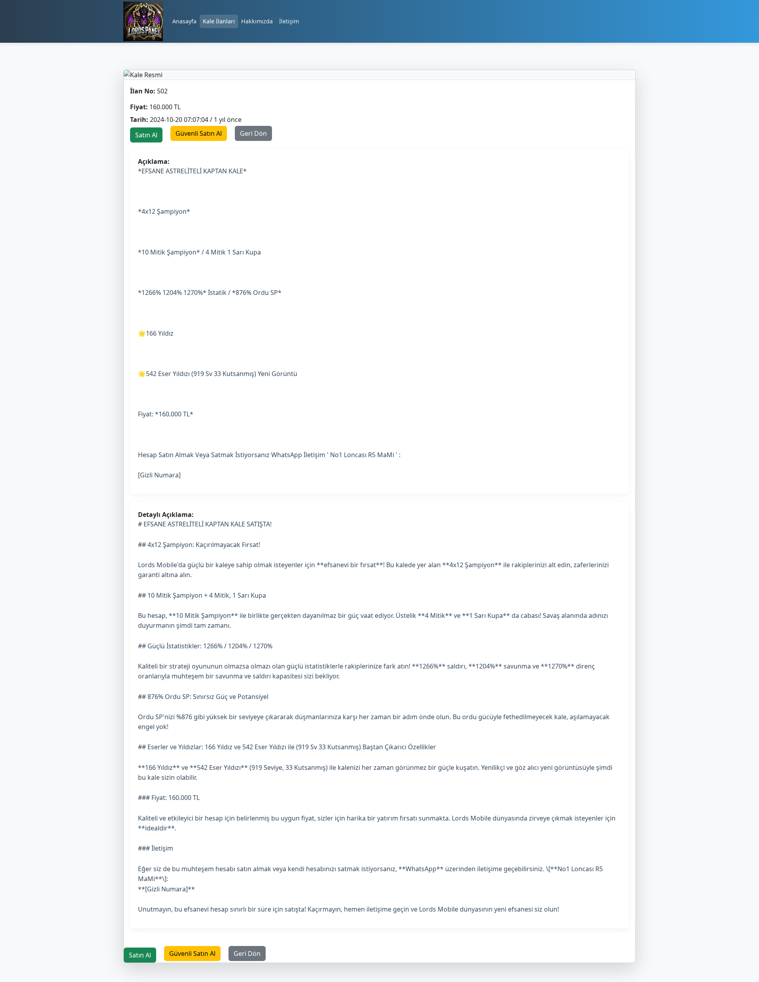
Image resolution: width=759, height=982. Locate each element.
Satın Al (146, 135)
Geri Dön (253, 133)
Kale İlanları (219, 21)
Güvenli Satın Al (199, 133)
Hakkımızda (257, 21)
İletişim (289, 21)
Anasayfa (184, 21)
